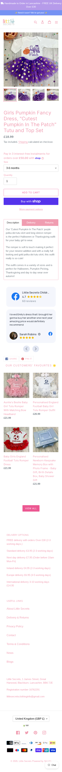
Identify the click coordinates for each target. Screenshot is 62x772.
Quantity (8, 175)
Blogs (10, 661)
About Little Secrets (18, 608)
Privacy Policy (15, 626)
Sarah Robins (28, 334)
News (10, 653)
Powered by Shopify (41, 761)
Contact (11, 635)
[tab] (13, 222)
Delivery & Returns (18, 617)
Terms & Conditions (18, 644)
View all (31, 508)
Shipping (23, 141)
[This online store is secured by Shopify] (31, 726)
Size (6, 162)
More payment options (31, 209)
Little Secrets (25, 761)
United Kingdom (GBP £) (29, 718)
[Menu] (56, 22)
